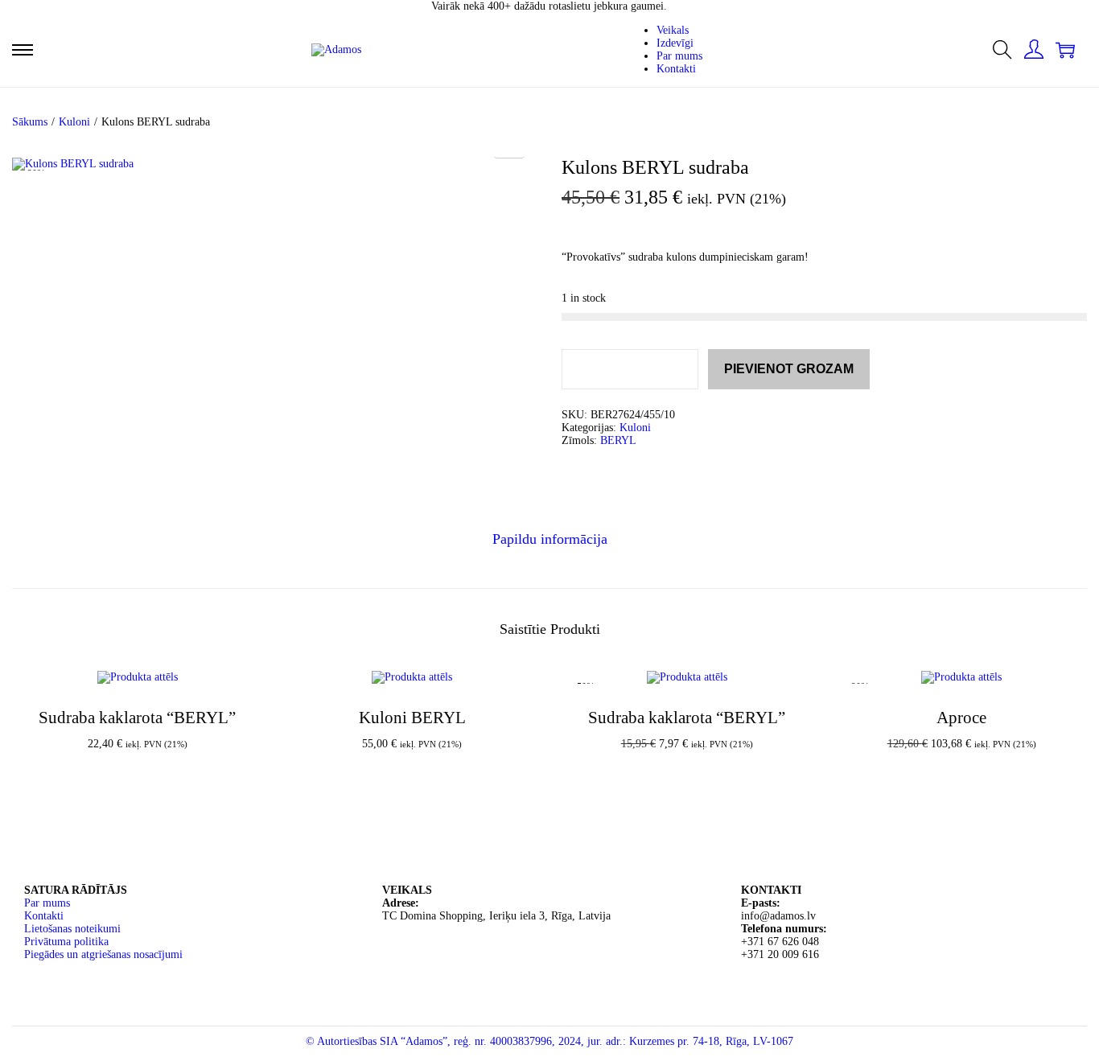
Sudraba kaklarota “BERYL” (137, 717)
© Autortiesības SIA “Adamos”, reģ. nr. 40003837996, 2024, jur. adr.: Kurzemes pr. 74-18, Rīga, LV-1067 (549, 1041)
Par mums (47, 903)
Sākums (29, 122)
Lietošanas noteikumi (72, 929)
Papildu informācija (549, 539)
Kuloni (74, 122)
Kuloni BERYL (412, 717)
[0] (1065, 50)
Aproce (961, 717)
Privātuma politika (66, 942)
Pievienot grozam (789, 369)
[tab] (549, 539)
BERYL (618, 440)
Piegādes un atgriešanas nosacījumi (103, 954)
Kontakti (44, 916)
